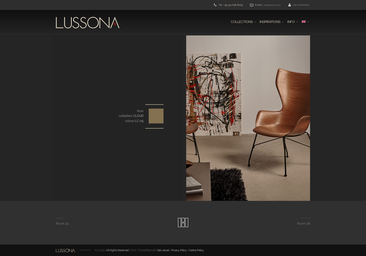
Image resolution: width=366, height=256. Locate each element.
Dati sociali (163, 250)
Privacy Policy (179, 250)
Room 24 (62, 223)
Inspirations (270, 22)
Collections (242, 22)
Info (291, 22)
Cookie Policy (196, 250)
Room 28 (303, 223)
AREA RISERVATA (301, 5)
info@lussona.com (272, 5)
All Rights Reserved (117, 250)
